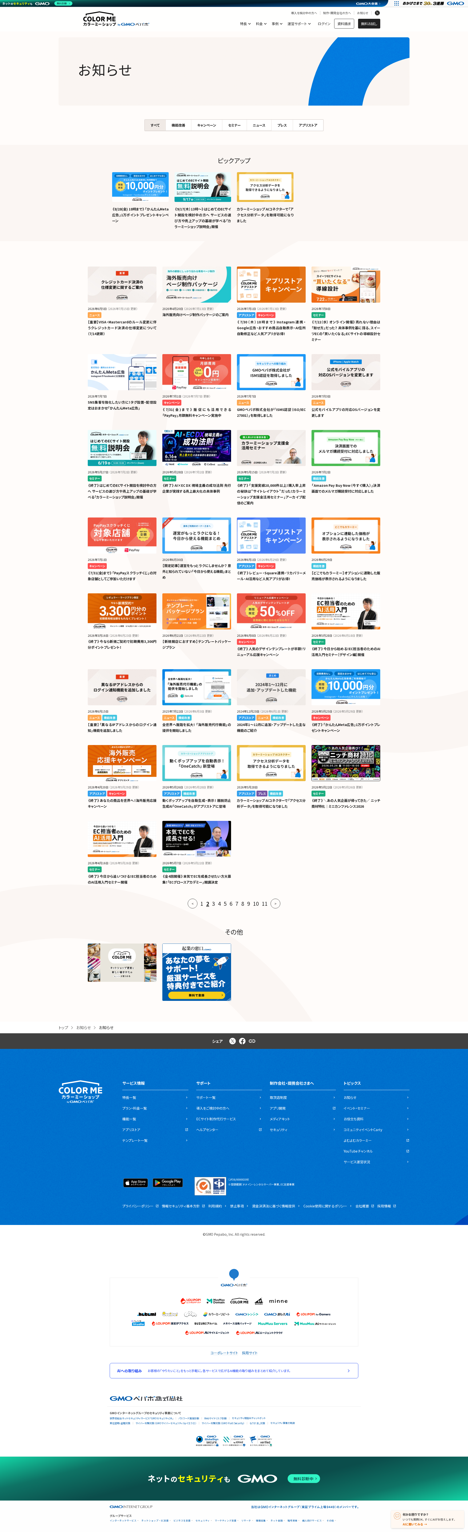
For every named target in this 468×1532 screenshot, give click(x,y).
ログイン (324, 23)
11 (265, 903)
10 (256, 903)
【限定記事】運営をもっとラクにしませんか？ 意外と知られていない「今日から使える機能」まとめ (196, 571)
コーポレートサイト (224, 1352)
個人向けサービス (312, 1520)
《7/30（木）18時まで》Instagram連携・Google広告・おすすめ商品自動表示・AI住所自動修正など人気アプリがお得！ (271, 327)
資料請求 (344, 23)
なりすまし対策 (257, 1423)
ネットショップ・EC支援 (155, 1520)
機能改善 (178, 125)
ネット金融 (277, 1520)
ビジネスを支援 (182, 1520)
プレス (282, 125)
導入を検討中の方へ (304, 13)
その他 (330, 1520)
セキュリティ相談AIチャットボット (249, 1418)
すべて (155, 125)
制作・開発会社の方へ (337, 13)
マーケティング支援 (225, 1520)
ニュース (259, 125)
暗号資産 (292, 1520)
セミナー (234, 125)
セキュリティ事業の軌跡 (282, 1423)
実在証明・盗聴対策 (120, 1423)
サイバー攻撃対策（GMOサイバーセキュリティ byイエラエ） (166, 1423)
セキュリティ (202, 1520)
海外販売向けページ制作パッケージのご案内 (195, 314)
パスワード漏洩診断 (188, 1418)
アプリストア (308, 125)
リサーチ (246, 1520)
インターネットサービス (123, 1520)
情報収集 (261, 1520)
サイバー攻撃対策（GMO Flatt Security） (223, 1423)
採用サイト (250, 1352)
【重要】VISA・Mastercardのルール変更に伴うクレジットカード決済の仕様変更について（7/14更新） (122, 327)
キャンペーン (206, 125)
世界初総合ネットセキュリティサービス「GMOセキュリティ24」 (141, 1418)
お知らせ (362, 13)
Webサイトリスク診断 (215, 1418)
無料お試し (369, 23)
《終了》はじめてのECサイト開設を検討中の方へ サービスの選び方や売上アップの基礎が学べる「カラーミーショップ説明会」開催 (122, 491)
